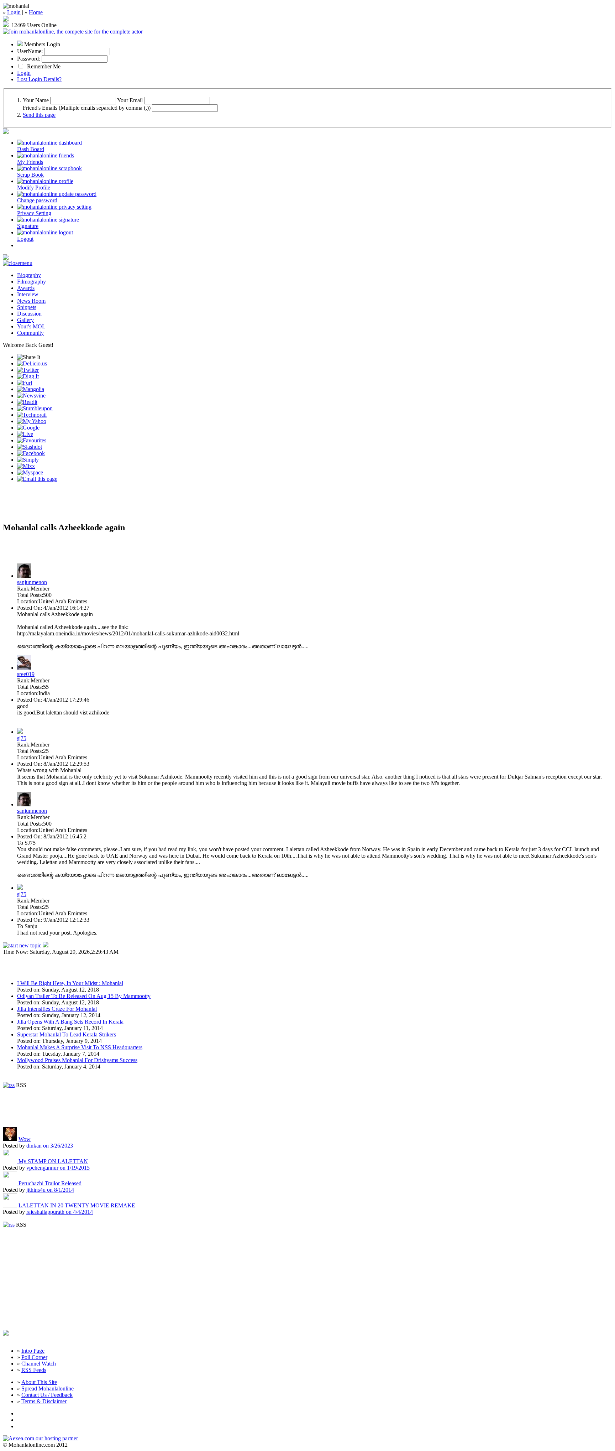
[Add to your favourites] (31, 440)
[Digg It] (28, 376)
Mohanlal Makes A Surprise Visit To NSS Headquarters (79, 1047)
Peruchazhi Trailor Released (50, 1183)
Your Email (130, 100)
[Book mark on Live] (25, 434)
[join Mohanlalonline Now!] (6, 19)
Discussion (29, 314)
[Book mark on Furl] (24, 383)
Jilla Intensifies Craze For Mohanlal (57, 1009)
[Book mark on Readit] (27, 402)
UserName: (30, 51)
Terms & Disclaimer (44, 1401)
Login (14, 12)
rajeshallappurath (59, 1212)
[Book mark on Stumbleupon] (35, 408)
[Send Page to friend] (37, 479)
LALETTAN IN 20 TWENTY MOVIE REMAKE (77, 1205)
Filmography (31, 282)
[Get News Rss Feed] (9, 1085)
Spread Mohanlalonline (47, 1388)
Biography (29, 275)
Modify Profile (33, 187)
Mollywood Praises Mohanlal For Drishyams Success (77, 1060)
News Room (31, 301)
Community (30, 333)
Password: (28, 59)
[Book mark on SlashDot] (29, 447)
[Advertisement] (86, 505)
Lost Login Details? (39, 79)
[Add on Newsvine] (31, 395)
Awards (26, 288)
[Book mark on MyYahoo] (31, 421)
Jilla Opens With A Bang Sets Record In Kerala (70, 1022)
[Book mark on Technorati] (32, 415)
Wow (25, 1139)
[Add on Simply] (28, 460)
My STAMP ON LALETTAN (53, 1161)
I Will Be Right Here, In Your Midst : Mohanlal (70, 983)
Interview (27, 294)
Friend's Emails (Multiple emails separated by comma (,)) (87, 108)
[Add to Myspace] (30, 472)
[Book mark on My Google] (28, 428)
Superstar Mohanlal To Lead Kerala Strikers (66, 1034)
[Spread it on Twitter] (28, 370)
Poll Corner (34, 1357)
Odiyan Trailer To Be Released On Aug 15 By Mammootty (84, 996)
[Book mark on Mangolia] (30, 389)
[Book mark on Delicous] (32, 363)
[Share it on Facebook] (31, 453)
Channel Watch (38, 1364)
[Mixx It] (26, 466)
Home (36, 12)
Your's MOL (31, 326)
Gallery (25, 320)
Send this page (39, 115)
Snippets (26, 307)
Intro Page (32, 1351)
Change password (37, 200)
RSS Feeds (33, 1370)
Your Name (36, 100)
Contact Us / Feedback (47, 1395)
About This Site (39, 1382)
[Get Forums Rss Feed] (9, 1225)
